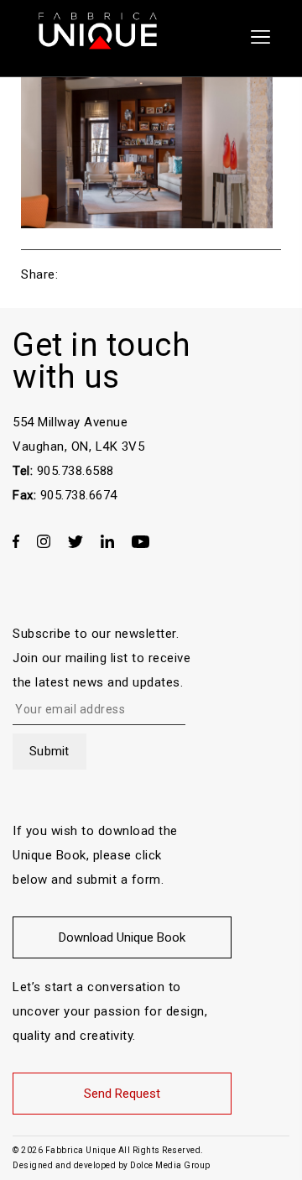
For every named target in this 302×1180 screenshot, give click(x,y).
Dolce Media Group (170, 1165)
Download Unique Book (122, 937)
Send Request (122, 1093)
